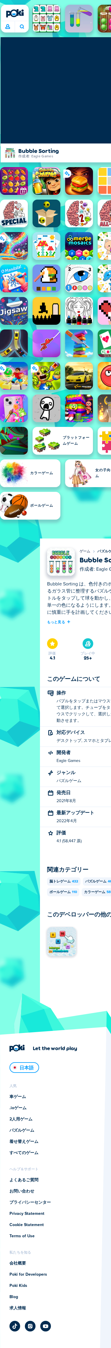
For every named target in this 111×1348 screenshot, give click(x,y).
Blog (13, 1297)
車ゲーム (17, 1097)
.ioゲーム (18, 1108)
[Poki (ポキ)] (15, 13)
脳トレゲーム (63, 881)
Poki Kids (18, 1286)
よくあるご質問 (23, 1180)
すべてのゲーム (23, 1153)
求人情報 (17, 1308)
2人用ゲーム (21, 1119)
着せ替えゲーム (23, 1142)
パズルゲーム (21, 1130)
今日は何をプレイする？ (22, 26)
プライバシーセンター (30, 1202)
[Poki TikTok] (14, 1326)
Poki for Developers (28, 1274)
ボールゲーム (63, 892)
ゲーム (85, 551)
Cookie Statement (26, 1225)
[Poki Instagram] (30, 1326)
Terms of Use (22, 1236)
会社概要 (17, 1263)
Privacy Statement (26, 1214)
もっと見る (56, 622)
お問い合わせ (21, 1191)
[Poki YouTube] (45, 1326)
